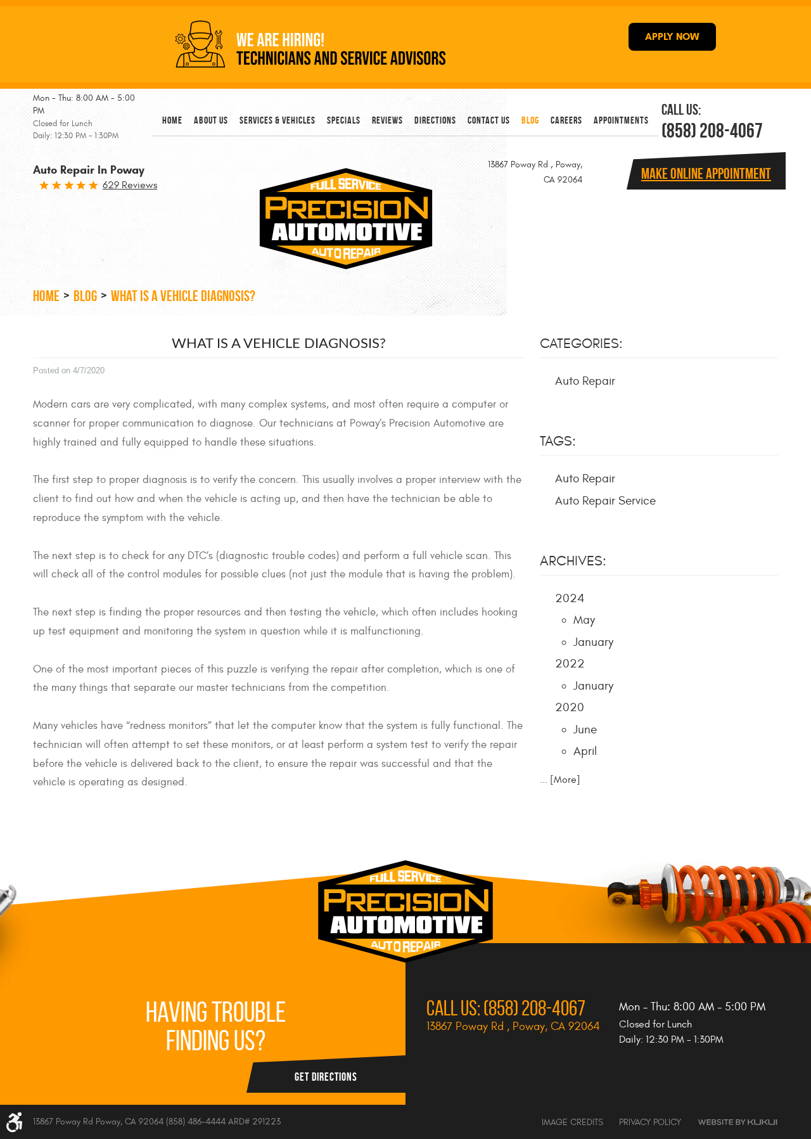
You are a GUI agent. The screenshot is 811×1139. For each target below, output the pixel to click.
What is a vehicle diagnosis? (183, 296)
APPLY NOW (672, 36)
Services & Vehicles (277, 120)
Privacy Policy (650, 1122)
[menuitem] (172, 120)
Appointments (621, 120)
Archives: (573, 561)
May (584, 620)
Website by (737, 1122)
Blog (530, 120)
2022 (570, 664)
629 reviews (130, 185)
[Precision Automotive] (342, 218)
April (585, 751)
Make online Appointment (706, 173)
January (593, 642)
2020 (569, 707)
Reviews (387, 120)
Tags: (558, 441)
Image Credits (572, 1122)
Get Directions (326, 1077)
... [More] (560, 779)
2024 (570, 598)
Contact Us (489, 120)
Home (172, 120)
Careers (566, 120)
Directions (435, 120)
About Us (211, 120)
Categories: (581, 343)
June (585, 730)
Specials (344, 120)
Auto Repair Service (605, 501)
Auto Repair (585, 381)
